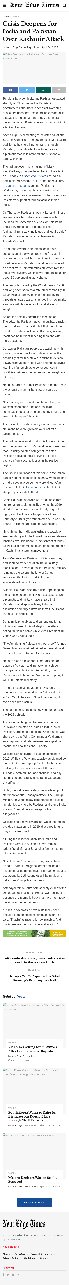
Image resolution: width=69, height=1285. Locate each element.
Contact (44, 1258)
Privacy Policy (10, 1258)
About (6, 1254)
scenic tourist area (36, 176)
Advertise (20, 1254)
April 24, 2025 (50, 47)
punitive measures (18, 185)
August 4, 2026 (51, 1125)
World (16, 16)
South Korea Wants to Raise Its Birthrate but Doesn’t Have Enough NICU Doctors (32, 1116)
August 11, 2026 (19, 1060)
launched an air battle (40, 487)
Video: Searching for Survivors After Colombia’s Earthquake (32, 1049)
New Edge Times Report (20, 47)
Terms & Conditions (41, 1254)
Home (6, 16)
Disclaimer (29, 1258)
